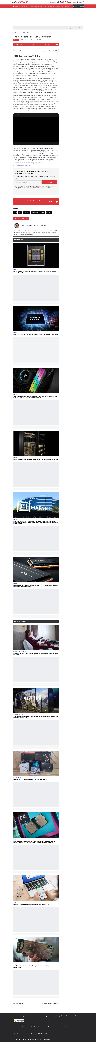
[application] (36, 129)
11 (39, 203)
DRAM (28, 32)
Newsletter (55, 50)
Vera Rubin (78, 28)
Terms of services (33, 186)
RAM (24, 32)
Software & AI (59, 6)
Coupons (67, 6)
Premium (75, 6)
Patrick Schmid (24, 39)
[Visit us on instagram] (63, 2)
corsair (42, 212)
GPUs (27, 6)
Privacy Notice (18, 187)
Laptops (47, 6)
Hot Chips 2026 (27, 28)
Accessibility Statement (19, 1030)
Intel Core (26, 212)
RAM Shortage (51, 28)
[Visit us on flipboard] (68, 2)
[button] (81, 2)
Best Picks (18, 6)
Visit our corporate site (71, 1016)
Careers (16, 1033)
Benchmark (35, 212)
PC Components (35, 6)
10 (36, 203)
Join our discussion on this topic (22, 166)
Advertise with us (35, 1030)
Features (16, 40)
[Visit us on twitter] (61, 2)
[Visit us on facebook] (58, 2)
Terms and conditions (19, 1026)
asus (20, 212)
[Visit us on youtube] (65, 2)
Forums (82, 6)
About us (50, 1030)
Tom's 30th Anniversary (65, 28)
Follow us (48, 50)
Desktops (52, 6)
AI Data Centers (39, 28)
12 (42, 203)
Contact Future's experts (37, 1026)
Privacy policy (51, 1026)
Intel (15, 212)
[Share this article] (14, 50)
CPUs (23, 6)
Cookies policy (68, 1026)
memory (48, 212)
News (41, 6)
